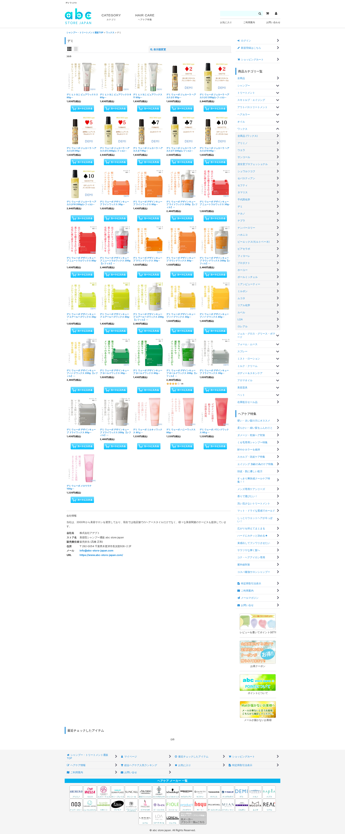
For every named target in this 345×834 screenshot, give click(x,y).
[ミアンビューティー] (227, 804)
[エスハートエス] (103, 791)
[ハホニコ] (103, 804)
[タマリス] (213, 791)
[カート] (267, 13)
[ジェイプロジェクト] (158, 791)
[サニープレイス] (117, 791)
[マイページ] (276, 13)
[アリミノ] (76, 791)
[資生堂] (145, 791)
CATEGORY (111, 17)
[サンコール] (131, 791)
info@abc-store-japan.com (96, 550)
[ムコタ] (255, 804)
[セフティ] (199, 791)
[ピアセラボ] (145, 804)
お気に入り (226, 22)
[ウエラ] (89, 791)
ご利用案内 (249, 22)
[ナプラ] (269, 791)
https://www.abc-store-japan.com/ (101, 554)
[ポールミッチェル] (214, 804)
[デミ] (241, 791)
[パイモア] (117, 804)
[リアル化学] (269, 804)
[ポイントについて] (258, 682)
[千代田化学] (227, 791)
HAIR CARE (145, 17)
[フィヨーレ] (172, 804)
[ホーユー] (200, 804)
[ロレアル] (172, 817)
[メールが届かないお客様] (258, 709)
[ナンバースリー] (75, 804)
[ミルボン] (242, 804)
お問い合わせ (273, 22)
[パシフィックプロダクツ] (131, 804)
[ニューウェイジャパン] (89, 804)
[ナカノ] (255, 791)
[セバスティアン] (165, 791)
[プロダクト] (186, 804)
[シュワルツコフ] (173, 791)
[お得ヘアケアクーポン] (258, 651)
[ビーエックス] (158, 804)
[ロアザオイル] (158, 817)
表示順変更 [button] (159, 49)
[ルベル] (145, 817)
